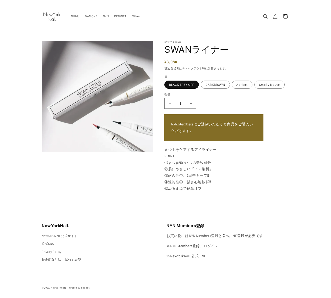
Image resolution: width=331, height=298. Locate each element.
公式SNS (48, 244)
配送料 (175, 68)
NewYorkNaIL (58, 287)
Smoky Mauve (269, 85)
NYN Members (182, 124)
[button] (265, 16)
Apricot (242, 85)
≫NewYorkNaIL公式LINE (186, 256)
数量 (167, 95)
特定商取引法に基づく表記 (61, 260)
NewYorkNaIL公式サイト (59, 236)
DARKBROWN (215, 85)
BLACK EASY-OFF (181, 85)
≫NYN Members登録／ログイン (192, 246)
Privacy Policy (51, 252)
